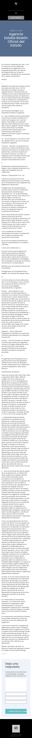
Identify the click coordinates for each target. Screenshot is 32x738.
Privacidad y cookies (16, 734)
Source (4, 654)
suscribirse (16, 18)
